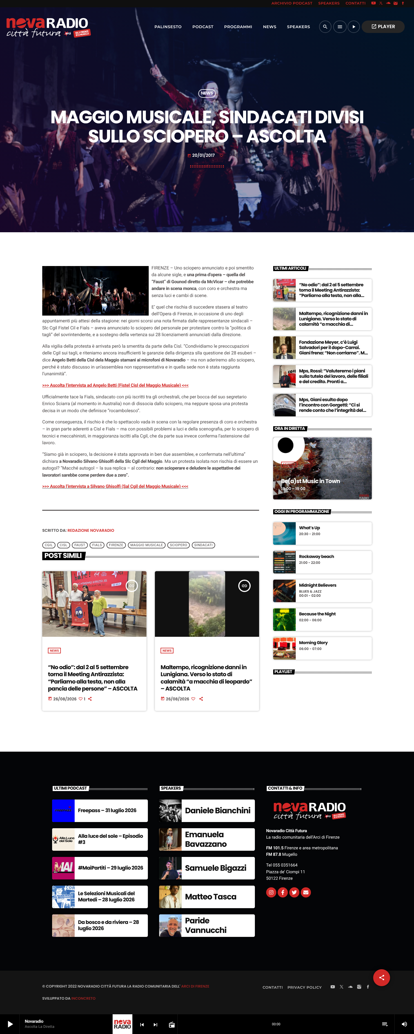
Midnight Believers (317, 585)
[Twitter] (294, 892)
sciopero (178, 545)
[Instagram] (395, 4)
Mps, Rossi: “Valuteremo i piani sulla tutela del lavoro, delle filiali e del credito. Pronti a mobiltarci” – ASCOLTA (333, 379)
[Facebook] (403, 4)
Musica (289, 464)
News (207, 94)
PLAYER (383, 26)
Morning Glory (313, 643)
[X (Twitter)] (381, 4)
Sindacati (203, 545)
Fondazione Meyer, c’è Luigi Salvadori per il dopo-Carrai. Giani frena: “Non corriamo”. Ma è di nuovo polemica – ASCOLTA (333, 350)
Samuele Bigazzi (215, 868)
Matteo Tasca (210, 896)
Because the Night (317, 614)
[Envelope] (306, 892)
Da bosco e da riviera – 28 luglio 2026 (108, 925)
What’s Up (309, 528)
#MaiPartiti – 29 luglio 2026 (110, 868)
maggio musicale (146, 545)
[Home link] (36, 27)
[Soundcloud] (388, 4)
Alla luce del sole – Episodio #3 (110, 839)
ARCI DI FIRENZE (195, 986)
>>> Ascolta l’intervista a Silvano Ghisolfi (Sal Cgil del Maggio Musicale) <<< (115, 486)
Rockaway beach (316, 556)
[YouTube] (373, 4)
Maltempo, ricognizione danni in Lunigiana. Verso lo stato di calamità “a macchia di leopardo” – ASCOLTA (206, 678)
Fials (97, 545)
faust (79, 545)
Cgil (49, 545)
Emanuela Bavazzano (205, 839)
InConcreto (83, 998)
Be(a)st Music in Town (310, 481)
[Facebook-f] (283, 892)
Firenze (116, 545)
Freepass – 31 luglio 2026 (107, 810)
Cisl (63, 545)
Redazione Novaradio (91, 530)
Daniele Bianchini (217, 810)
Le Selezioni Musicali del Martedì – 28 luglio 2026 (106, 896)
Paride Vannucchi (205, 925)
